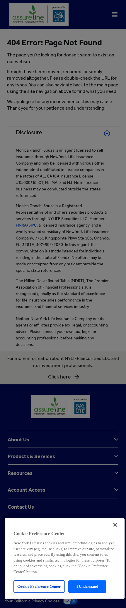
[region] (65, 558)
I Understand (87, 586)
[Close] (115, 524)
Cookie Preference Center (39, 586)
